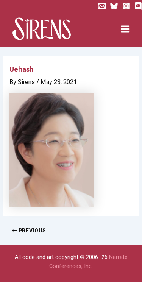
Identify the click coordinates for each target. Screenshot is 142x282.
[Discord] (138, 6)
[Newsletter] (102, 6)
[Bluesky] (114, 6)
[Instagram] (126, 6)
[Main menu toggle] (124, 29)
